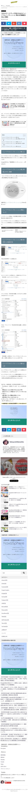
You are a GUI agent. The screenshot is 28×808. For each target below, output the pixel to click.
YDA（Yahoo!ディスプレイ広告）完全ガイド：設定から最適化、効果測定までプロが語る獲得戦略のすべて (14, 689)
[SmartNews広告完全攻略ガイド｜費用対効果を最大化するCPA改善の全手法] (14, 512)
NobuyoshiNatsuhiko (17, 442)
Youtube (2, 761)
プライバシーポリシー (5, 768)
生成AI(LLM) (4, 636)
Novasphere (3, 748)
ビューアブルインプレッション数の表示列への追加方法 (14, 144)
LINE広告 (4, 603)
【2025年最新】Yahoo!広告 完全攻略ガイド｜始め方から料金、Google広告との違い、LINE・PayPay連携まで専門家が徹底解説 (14, 678)
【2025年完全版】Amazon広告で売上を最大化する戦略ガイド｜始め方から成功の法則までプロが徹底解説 (14, 714)
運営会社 (2, 757)
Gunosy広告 (4, 596)
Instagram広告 (5, 600)
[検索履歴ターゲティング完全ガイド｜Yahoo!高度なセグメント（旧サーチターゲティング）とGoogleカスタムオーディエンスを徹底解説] (14, 489)
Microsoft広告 (5, 606)
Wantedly (3, 759)
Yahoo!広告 (4, 623)
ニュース (4, 633)
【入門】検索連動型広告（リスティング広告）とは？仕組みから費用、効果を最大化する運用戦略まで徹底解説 (14, 720)
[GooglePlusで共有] (14, 23)
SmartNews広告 (5, 613)
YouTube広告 (5, 626)
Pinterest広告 (5, 610)
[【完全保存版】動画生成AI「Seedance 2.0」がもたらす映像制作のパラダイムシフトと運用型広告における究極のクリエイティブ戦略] (14, 518)
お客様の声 (4, 629)
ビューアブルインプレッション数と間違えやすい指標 (14, 139)
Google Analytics (5, 590)
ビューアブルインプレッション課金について (12, 141)
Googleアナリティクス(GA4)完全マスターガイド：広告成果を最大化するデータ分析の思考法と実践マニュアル (14, 730)
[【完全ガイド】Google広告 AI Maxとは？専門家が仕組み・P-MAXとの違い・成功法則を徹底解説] (14, 506)
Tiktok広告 (4, 616)
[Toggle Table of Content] (23, 135)
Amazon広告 (4, 580)
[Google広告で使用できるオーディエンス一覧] (14, 494)
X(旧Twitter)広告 (5, 619)
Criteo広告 (4, 583)
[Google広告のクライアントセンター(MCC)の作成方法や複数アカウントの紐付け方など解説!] (14, 529)
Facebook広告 (5, 586)
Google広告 (4, 593)
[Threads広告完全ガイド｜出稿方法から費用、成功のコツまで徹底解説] (14, 500)
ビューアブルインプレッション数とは (11, 137)
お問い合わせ (3, 766)
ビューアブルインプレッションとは (14, 202)
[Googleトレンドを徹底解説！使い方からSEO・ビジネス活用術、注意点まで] (14, 523)
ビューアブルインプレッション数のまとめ (12, 146)
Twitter (2, 764)
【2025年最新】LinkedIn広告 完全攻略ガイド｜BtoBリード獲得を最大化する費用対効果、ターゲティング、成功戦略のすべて (14, 699)
